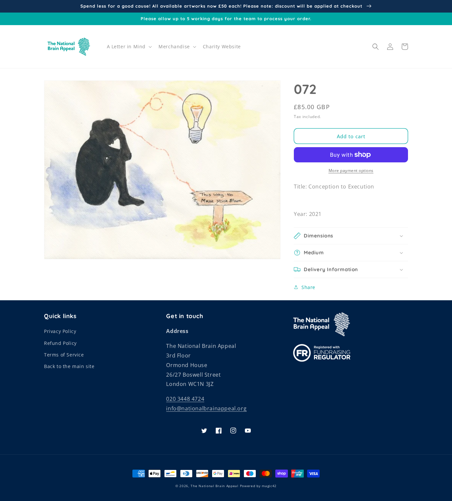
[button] (129, 47)
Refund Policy (60, 343)
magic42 (269, 485)
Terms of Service (64, 355)
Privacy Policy (60, 331)
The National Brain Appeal (215, 485)
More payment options (351, 170)
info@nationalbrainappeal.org (206, 408)
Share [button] (308, 287)
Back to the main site (69, 366)
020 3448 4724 (185, 398)
